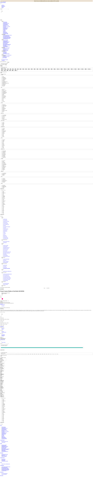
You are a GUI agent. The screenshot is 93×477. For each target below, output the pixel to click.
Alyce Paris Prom (5, 220)
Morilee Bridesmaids (5, 262)
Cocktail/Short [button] (2, 465)
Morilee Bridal (3, 450)
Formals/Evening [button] (2, 457)
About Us (3, 331)
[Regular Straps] (2, 394)
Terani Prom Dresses (5, 237)
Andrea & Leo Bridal (5, 245)
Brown (3, 210)
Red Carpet (3, 85)
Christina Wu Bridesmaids (5, 454)
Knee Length (3, 154)
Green (3, 193)
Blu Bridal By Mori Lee (6, 248)
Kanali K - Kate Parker (6, 261)
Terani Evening (5, 267)
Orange (3, 206)
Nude (3, 416)
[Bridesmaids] (3, 359)
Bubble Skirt (3, 104)
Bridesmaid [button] (3, 257)
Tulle (3, 147)
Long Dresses (4, 93)
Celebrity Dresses (4, 105)
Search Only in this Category (4, 63)
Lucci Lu (4, 234)
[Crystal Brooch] (2, 376)
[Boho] (2, 362)
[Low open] (2, 370)
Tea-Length (3, 156)
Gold (3, 209)
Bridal (3, 76)
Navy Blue (4, 198)
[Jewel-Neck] (2, 386)
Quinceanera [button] (4, 281)
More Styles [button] (3, 285)
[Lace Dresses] (2, 363)
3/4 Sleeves (3, 179)
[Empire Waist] (2, 388)
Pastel (3, 125)
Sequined (3, 145)
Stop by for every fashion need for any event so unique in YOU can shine (46, 0)
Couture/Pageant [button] (4, 239)
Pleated (3, 109)
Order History (3, 335)
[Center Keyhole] (2, 366)
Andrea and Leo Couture (6, 221)
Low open (3, 117)
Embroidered (3, 131)
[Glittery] (1, 371)
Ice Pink (3, 201)
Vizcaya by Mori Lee (5, 284)
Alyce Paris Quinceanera (6, 283)
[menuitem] (47, 5)
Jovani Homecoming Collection (6, 277)
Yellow (3, 191)
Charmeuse (3, 139)
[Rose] (2, 298)
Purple (3, 199)
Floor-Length (4, 153)
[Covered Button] (2, 368)
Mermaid (3, 174)
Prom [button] (1, 425)
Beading (3, 129)
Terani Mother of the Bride (6, 268)
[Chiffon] (1, 378)
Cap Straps (3, 185)
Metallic (3, 123)
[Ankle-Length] (1, 381)
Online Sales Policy (2, 304)
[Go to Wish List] (1, 3)
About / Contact (3, 342)
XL (13, 70)
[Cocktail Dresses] (3, 360)
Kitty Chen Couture (5, 249)
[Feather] (1, 379)
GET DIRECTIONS (2, 339)
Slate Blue (4, 197)
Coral (3, 207)
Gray (3, 211)
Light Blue (4, 196)
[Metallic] (1, 372)
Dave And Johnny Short (4, 467)
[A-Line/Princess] (2, 387)
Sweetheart (3, 169)
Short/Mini (3, 155)
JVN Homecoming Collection (6, 279)
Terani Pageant (5, 242)
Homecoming (4, 82)
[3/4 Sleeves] (2, 391)
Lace (3, 134)
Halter (3, 161)
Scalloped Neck (4, 166)
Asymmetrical (4, 151)
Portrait (3, 165)
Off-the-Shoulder (4, 164)
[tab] (47, 228)
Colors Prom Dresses (5, 223)
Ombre (3, 124)
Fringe (3, 133)
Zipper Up (3, 118)
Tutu (3, 100)
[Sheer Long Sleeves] (2, 392)
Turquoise (4, 403)
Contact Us (3, 328)
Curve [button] (1, 462)
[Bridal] (3, 358)
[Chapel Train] (1, 382)
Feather (3, 132)
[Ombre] (1, 373)
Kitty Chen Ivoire (4, 448)
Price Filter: (2, 64)
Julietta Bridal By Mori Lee (6, 247)
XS (2, 70)
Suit (2, 99)
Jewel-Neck (3, 162)
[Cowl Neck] (2, 384)
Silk (2, 146)
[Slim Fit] (2, 389)
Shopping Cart (3, 6)
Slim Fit (3, 175)
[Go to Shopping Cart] (0, 3)
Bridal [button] (3, 243)
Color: (1, 297)
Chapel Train (3, 152)
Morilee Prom (4, 235)
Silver (3, 212)
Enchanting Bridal (5, 246)
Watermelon (4, 204)
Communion (3, 79)
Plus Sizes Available (4, 110)
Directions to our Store (2, 2)
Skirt (3, 98)
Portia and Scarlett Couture (6, 241)
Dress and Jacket (4, 90)
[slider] (83, 347)
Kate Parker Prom (5, 222)
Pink (3, 202)
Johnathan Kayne (4, 433)
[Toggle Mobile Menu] (0, 340)
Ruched (3, 111)
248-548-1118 (1, 326)
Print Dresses (3, 95)
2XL (16, 70)
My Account (3, 5)
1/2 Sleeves (3, 178)
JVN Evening (4, 266)
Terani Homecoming (5, 280)
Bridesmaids (3, 77)
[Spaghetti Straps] (2, 395)
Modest (3, 94)
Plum (3, 205)
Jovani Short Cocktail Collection (7, 278)
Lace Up (3, 116)
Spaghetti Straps (4, 186)
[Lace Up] (2, 369)
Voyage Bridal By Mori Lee (6, 256)
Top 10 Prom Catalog (5, 238)
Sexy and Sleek (4, 96)
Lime (3, 194)
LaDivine (3, 434)
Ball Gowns (3, 89)
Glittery (3, 122)
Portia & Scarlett (5, 236)
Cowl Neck (3, 160)
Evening (3, 80)
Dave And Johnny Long (6, 224)
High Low (3, 107)
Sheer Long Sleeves (4, 180)
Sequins (3, 136)
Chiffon (3, 140)
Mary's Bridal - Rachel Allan (5, 449)
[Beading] (2, 375)
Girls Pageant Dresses (4, 81)
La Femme (4, 233)
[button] (2, 21)
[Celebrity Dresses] (2, 365)
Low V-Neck (4, 163)
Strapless (3, 168)
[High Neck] (2, 385)
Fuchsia (3, 203)
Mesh (3, 143)
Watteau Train (4, 157)
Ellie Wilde (4, 225)
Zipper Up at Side (4, 119)
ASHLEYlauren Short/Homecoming (6, 466)
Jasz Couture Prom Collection (6, 226)
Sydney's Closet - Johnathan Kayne (7, 271)
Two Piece (3, 101)
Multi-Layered (4, 108)
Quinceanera (3, 84)
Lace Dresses (4, 91)
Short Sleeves (4, 181)
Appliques (3, 128)
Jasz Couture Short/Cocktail (6, 276)
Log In (2, 7)
